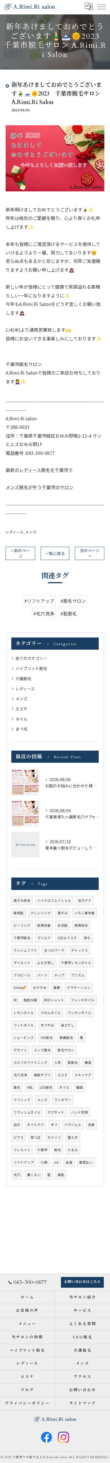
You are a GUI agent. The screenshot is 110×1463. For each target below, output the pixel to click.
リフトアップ (24, 1162)
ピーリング (22, 925)
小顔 (44, 1162)
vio (56, 1162)
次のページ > (90, 553)
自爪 (17, 1124)
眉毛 (17, 1087)
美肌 (61, 1174)
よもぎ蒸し (45, 962)
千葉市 (42, 1150)
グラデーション (79, 987)
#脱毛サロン (73, 600)
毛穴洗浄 (20, 1075)
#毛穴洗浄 (43, 613)
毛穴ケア (84, 900)
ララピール (22, 975)
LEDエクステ (67, 937)
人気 (57, 1062)
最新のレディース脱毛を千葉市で (39, 469)
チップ (59, 975)
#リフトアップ (39, 600)
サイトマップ (82, 1403)
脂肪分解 (30, 1000)
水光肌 (63, 925)
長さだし (67, 1025)
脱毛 (57, 1150)
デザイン (20, 1050)
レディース (14, 532)
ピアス (19, 1137)
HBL (30, 1087)
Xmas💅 (20, 987)
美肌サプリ (42, 1075)
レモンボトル (24, 1012)
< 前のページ (20, 553)
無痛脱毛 (66, 1037)
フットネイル (24, 1025)
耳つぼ (35, 1137)
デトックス (79, 950)
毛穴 (17, 1174)
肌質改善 (44, 925)
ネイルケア (35, 1124)
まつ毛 (21, 729)
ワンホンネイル (79, 1012)
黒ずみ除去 (22, 900)
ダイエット (22, 962)
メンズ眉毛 (42, 1050)
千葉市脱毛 (22, 937)
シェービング (24, 1037)
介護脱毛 (23, 678)
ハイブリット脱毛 (31, 668)
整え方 (73, 1137)
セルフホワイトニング (30, 1062)
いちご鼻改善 (84, 913)
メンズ (30, 532)
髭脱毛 (73, 1062)
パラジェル (72, 1124)
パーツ (42, 975)
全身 (69, 1162)
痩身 (88, 1062)
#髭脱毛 (68, 613)
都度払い (86, 1162)
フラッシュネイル (27, 1112)
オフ (54, 1124)
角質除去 (81, 925)
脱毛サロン (66, 1050)
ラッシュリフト (25, 950)
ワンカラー (62, 1099)
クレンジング (40, 913)
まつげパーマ (54, 950)
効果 (91, 1124)
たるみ (73, 1150)
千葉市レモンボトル (76, 962)
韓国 (79, 1087)
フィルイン (22, 1150)
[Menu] (101, 6)
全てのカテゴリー (31, 658)
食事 (56, 987)
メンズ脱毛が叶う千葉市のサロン (39, 487)
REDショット (54, 1000)
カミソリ (54, 1137)
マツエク (44, 937)
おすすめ (40, 987)
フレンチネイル (82, 1000)
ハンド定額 (79, 1112)
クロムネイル (51, 1012)
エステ (21, 709)
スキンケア (82, 1075)
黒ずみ (63, 913)
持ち (87, 937)
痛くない (34, 1174)
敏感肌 (19, 913)
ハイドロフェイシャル (54, 900)
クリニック (22, 1099)
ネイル (21, 719)
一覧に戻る (55, 553)
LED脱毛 (46, 1087)
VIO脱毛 (47, 1037)
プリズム (78, 975)
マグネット (55, 1112)
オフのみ (47, 1025)
